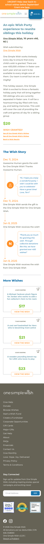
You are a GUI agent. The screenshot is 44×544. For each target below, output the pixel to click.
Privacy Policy (10, 461)
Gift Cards (8, 425)
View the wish (22, 312)
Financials (8, 445)
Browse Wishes (11, 410)
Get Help (7, 433)
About (6, 437)
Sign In (37, 14)
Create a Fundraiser (13, 418)
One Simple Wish (12, 38)
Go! (35, 493)
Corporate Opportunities (15, 421)
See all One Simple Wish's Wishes (16, 133)
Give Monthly (10, 453)
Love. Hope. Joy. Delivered (16, 457)
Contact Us (8, 449)
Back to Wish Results (11, 139)
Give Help (8, 402)
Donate (7, 406)
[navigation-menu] (25, 14)
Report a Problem (11, 539)
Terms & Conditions (13, 465)
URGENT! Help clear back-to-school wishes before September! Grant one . (22, 5)
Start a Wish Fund (12, 414)
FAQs (5, 441)
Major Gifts (8, 429)
